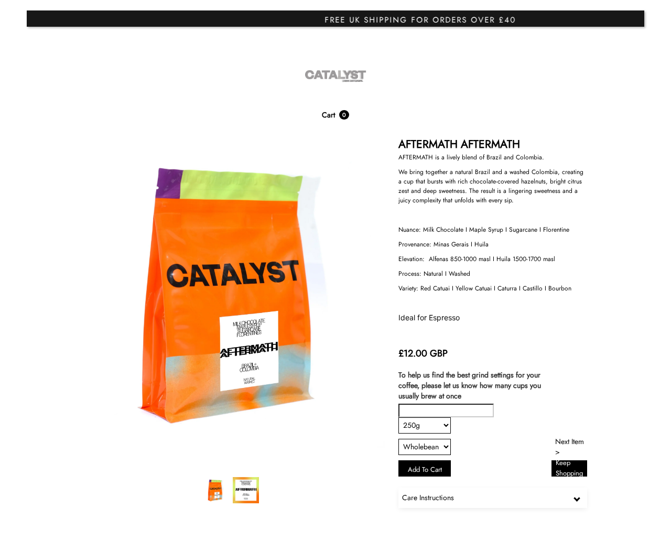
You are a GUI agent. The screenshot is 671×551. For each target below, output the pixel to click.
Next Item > (569, 447)
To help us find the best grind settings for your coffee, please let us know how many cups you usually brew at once (469, 385)
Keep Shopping (569, 468)
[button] (335, 115)
